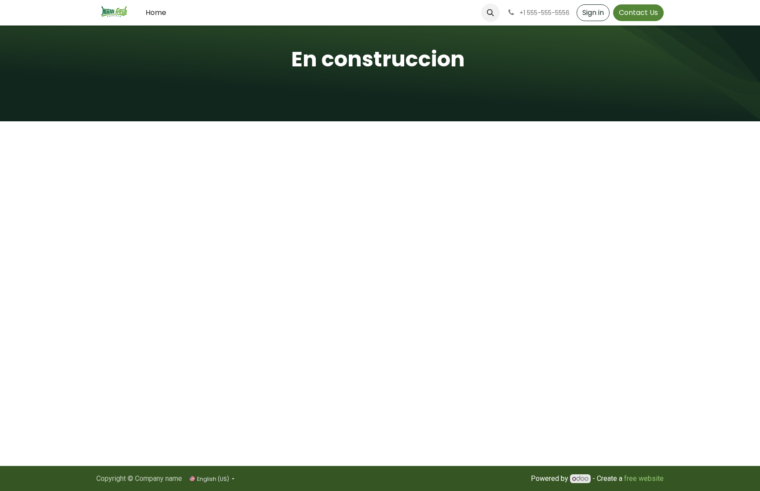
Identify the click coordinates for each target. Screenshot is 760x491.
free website (644, 478)
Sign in (593, 12)
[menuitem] (156, 13)
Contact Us (638, 12)
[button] (490, 13)
